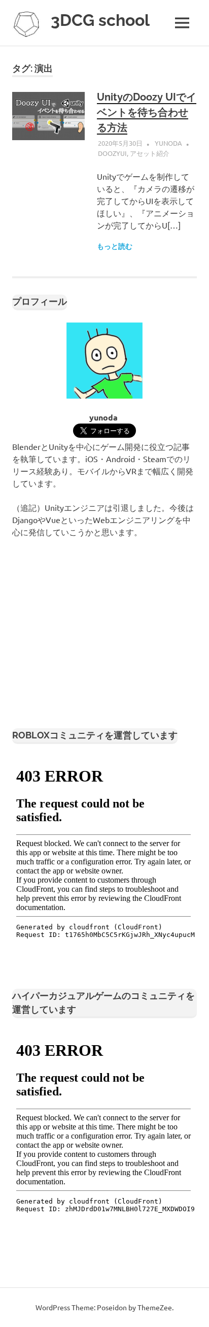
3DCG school (100, 20)
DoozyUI (112, 153)
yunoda (168, 143)
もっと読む (114, 246)
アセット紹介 (149, 153)
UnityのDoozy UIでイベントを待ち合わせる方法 (146, 112)
